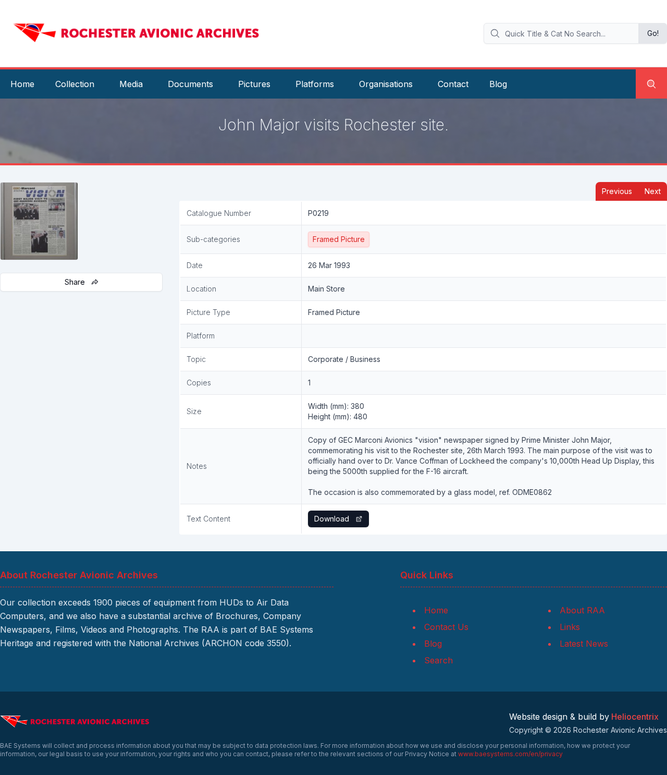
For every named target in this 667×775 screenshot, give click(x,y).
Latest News (584, 643)
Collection (74, 84)
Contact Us (446, 627)
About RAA (582, 610)
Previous (617, 191)
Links (570, 627)
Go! (653, 33)
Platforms (314, 84)
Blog (498, 84)
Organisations (386, 84)
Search (438, 660)
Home (22, 84)
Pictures (254, 84)
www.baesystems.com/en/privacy (510, 754)
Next (653, 191)
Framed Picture (339, 239)
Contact (453, 84)
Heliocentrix (635, 716)
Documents (190, 84)
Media (131, 84)
